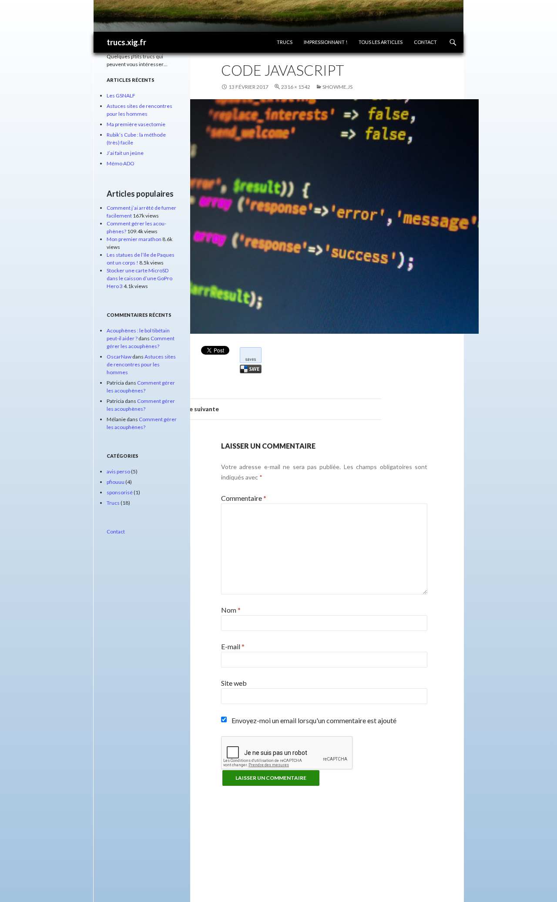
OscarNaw (119, 356)
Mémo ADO (120, 163)
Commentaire (243, 498)
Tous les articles (381, 42)
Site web (234, 683)
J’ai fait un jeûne (125, 153)
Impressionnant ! (325, 42)
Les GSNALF (121, 95)
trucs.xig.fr (126, 42)
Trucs (284, 42)
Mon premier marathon (134, 239)
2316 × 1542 (295, 87)
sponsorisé (120, 492)
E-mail (233, 646)
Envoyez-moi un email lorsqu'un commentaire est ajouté (314, 720)
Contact (425, 42)
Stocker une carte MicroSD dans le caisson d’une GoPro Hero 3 (139, 278)
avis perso (118, 471)
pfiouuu (115, 482)
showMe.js (337, 87)
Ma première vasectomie (136, 124)
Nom (231, 610)
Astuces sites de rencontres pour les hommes (141, 364)
